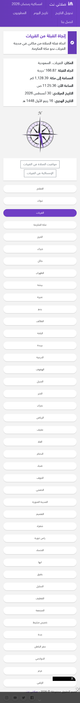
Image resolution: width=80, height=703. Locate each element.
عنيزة (40, 297)
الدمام (40, 453)
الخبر (40, 393)
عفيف (40, 429)
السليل (40, 586)
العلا (40, 441)
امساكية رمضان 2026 (27, 4)
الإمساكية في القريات (40, 173)
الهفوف (40, 369)
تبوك (40, 200)
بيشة (40, 285)
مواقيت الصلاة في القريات (40, 164)
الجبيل (40, 381)
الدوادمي (40, 658)
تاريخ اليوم (41, 13)
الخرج (40, 237)
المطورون (19, 13)
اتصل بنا (67, 22)
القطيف (40, 598)
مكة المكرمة (40, 225)
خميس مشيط (40, 622)
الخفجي (40, 490)
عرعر (40, 670)
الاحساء (40, 550)
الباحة (40, 333)
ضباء (40, 466)
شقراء (40, 526)
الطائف (40, 321)
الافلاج (40, 188)
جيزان (40, 249)
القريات (40, 212)
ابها (40, 562)
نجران (40, 405)
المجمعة (40, 610)
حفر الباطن (40, 646)
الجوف (40, 478)
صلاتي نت (58, 4)
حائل (40, 261)
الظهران (40, 273)
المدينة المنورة (40, 502)
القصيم (40, 514)
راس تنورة (40, 538)
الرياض (40, 417)
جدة (40, 634)
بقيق (40, 574)
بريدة (40, 345)
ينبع (40, 309)
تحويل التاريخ (64, 13)
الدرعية (40, 357)
